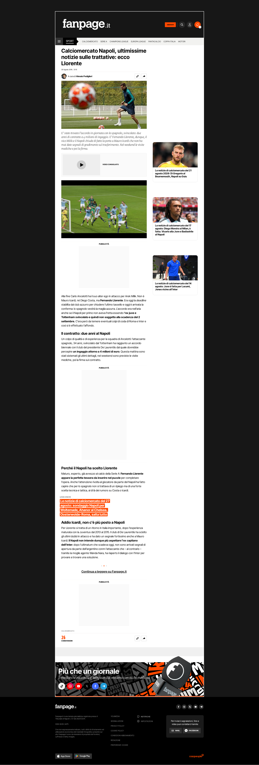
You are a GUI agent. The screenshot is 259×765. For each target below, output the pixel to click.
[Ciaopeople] (196, 757)
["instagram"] (70, 686)
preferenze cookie (119, 745)
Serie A (103, 41)
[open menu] (59, 41)
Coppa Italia (170, 41)
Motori (181, 41)
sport (70, 40)
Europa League (138, 41)
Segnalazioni (117, 721)
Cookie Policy (117, 731)
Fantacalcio (154, 41)
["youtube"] (78, 686)
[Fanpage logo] (82, 25)
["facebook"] (95, 686)
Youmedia (115, 716)
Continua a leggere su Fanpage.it (104, 571)
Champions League (119, 41)
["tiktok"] (61, 686)
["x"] (86, 686)
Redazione (115, 740)
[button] (144, 76)
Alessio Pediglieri (84, 76)
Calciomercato (90, 41)
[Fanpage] (65, 706)
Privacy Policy (117, 726)
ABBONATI (170, 25)
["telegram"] (103, 686)
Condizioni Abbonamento (122, 735)
